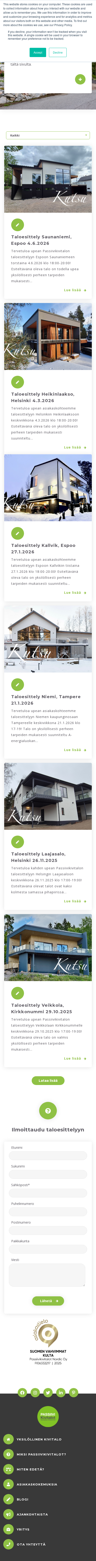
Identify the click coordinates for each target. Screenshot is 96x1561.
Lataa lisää (48, 1081)
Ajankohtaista (32, 1514)
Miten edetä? (30, 1469)
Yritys (23, 1529)
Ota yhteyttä (31, 1544)
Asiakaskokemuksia (37, 1484)
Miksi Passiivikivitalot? (41, 1454)
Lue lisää (73, 290)
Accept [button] (38, 52)
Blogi (22, 1499)
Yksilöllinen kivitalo (39, 1439)
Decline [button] (58, 52)
